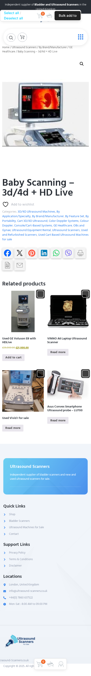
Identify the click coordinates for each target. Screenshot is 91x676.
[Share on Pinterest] (32, 253)
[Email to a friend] (19, 265)
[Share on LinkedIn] (44, 253)
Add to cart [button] (13, 357)
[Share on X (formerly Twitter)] (19, 253)
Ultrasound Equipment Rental (31, 230)
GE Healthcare (62, 225)
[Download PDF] (7, 265)
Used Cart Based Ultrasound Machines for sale (45, 237)
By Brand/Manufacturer (53, 47)
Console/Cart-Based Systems (33, 225)
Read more (57, 352)
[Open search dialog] (11, 37)
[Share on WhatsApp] (56, 253)
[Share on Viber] (68, 253)
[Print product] (80, 253)
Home (5, 47)
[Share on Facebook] (7, 253)
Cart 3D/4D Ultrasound (32, 220)
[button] (82, 64)
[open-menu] (79, 37)
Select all (11, 13)
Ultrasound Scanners (24, 47)
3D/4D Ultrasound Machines (36, 211)
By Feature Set (74, 216)
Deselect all (13, 18)
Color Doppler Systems (64, 220)
